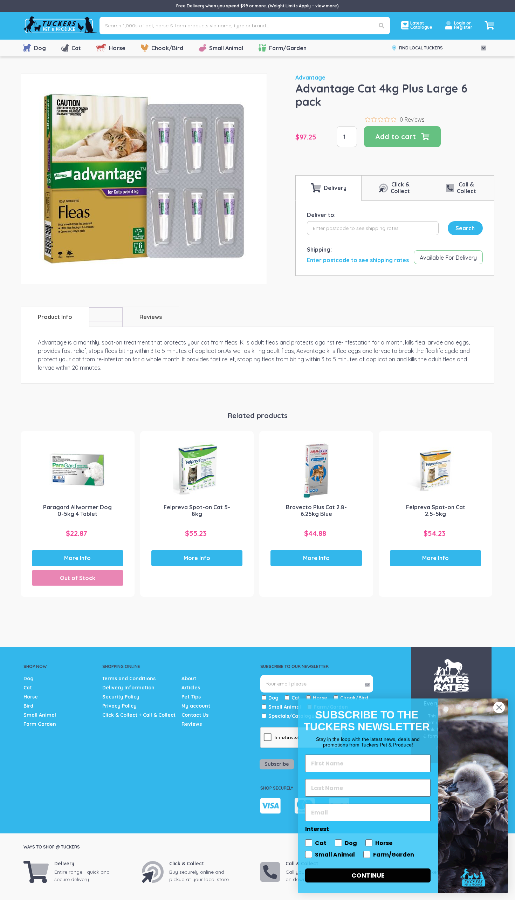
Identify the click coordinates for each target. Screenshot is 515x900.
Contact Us (194, 715)
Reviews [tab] (150, 316)
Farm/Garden (288, 48)
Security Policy (120, 697)
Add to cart (395, 136)
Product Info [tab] (55, 316)
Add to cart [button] (200, 526)
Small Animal (226, 48)
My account (195, 706)
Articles (190, 687)
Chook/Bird (167, 48)
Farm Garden (39, 724)
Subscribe (277, 764)
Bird (28, 706)
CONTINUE (368, 875)
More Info (77, 557)
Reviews (191, 724)
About (188, 678)
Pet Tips (191, 697)
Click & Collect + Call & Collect (139, 715)
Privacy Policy (119, 706)
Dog (40, 48)
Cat (76, 48)
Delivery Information (128, 687)
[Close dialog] (499, 707)
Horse (117, 48)
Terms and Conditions (129, 678)
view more (326, 5)
